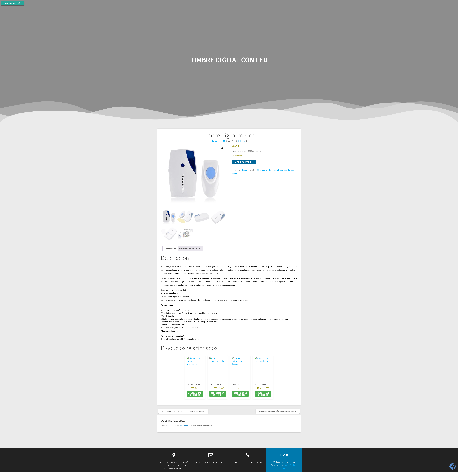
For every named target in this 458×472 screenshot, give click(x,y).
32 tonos (261, 170)
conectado (183, 425)
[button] (222, 148)
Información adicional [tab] (189, 248)
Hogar (244, 170)
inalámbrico (277, 170)
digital (268, 170)
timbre (291, 170)
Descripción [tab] (170, 248)
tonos (234, 172)
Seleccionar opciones (195, 394)
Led (285, 170)
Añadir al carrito (244, 162)
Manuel (218, 141)
